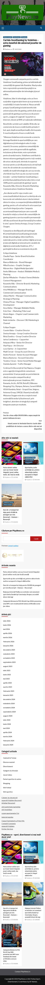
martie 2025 (7, 687)
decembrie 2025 (9, 650)
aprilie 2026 (7, 633)
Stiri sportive (8, 792)
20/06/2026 (15, 522)
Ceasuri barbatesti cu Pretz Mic (13, 821)
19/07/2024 (18, 49)
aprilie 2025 (7, 683)
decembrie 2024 (9, 699)
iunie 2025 (7, 675)
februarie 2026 (8, 641)
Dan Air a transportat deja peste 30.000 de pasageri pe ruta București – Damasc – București (11, 515)
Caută (36, 539)
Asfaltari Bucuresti (8, 803)
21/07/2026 (15, 477)
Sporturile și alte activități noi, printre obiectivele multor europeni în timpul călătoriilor (32, 472)
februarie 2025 (8, 691)
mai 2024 (6, 728)
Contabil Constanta (9, 824)
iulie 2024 (6, 720)
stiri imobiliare (7, 810)
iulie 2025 (6, 670)
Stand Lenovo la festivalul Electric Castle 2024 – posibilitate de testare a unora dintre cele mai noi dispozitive (24, 425)
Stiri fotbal (7, 788)
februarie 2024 (8, 741)
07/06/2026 (15, 963)
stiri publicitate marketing (11, 807)
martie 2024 (7, 736)
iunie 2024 (7, 724)
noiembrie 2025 (9, 654)
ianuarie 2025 (8, 695)
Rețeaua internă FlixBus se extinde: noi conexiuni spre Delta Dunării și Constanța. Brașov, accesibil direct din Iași (21, 594)
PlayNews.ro (8, 49)
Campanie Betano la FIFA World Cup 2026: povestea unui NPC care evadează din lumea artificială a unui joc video (22, 603)
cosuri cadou (13, 546)
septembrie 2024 (9, 712)
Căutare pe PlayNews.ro (13, 530)
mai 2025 (6, 679)
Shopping (24, 37)
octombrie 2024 (9, 708)
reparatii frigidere (8, 826)
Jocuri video (7, 775)
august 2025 (7, 666)
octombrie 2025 (9, 658)
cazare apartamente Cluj (10, 813)
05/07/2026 (37, 479)
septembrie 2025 (9, 662)
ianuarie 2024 (8, 745)
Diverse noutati (8, 37)
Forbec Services (7, 829)
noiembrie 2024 (9, 703)
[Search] (41, 28)
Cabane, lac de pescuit (9, 798)
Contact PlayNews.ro (22, 971)
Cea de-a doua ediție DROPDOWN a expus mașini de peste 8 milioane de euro (21, 415)
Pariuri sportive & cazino (10, 462)
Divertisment (16, 37)
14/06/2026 (37, 919)
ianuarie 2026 (8, 646)
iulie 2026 (6, 621)
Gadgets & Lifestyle (10, 771)
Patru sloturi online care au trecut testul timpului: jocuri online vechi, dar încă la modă (11, 471)
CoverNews (22, 982)
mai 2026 (6, 629)
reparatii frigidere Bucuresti (12, 800)
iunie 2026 (7, 625)
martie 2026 (7, 637)
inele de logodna (7, 817)
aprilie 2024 (7, 732)
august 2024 (7, 716)
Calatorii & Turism (30, 457)
